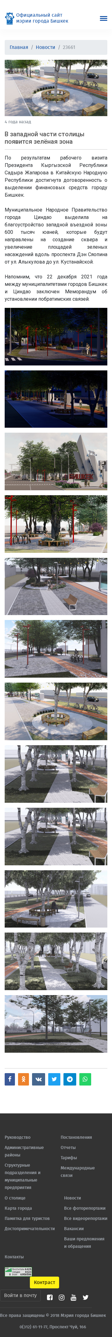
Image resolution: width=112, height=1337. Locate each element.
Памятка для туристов (27, 1219)
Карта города (18, 1208)
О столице (15, 1198)
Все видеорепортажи (85, 1219)
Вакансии (74, 1229)
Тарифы (69, 1158)
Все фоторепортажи (84, 1208)
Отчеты (68, 1148)
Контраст (44, 1282)
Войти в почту (20, 1295)
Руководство (17, 1137)
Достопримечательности (30, 1229)
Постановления (76, 1137)
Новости (45, 47)
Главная (19, 47)
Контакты (14, 1257)
